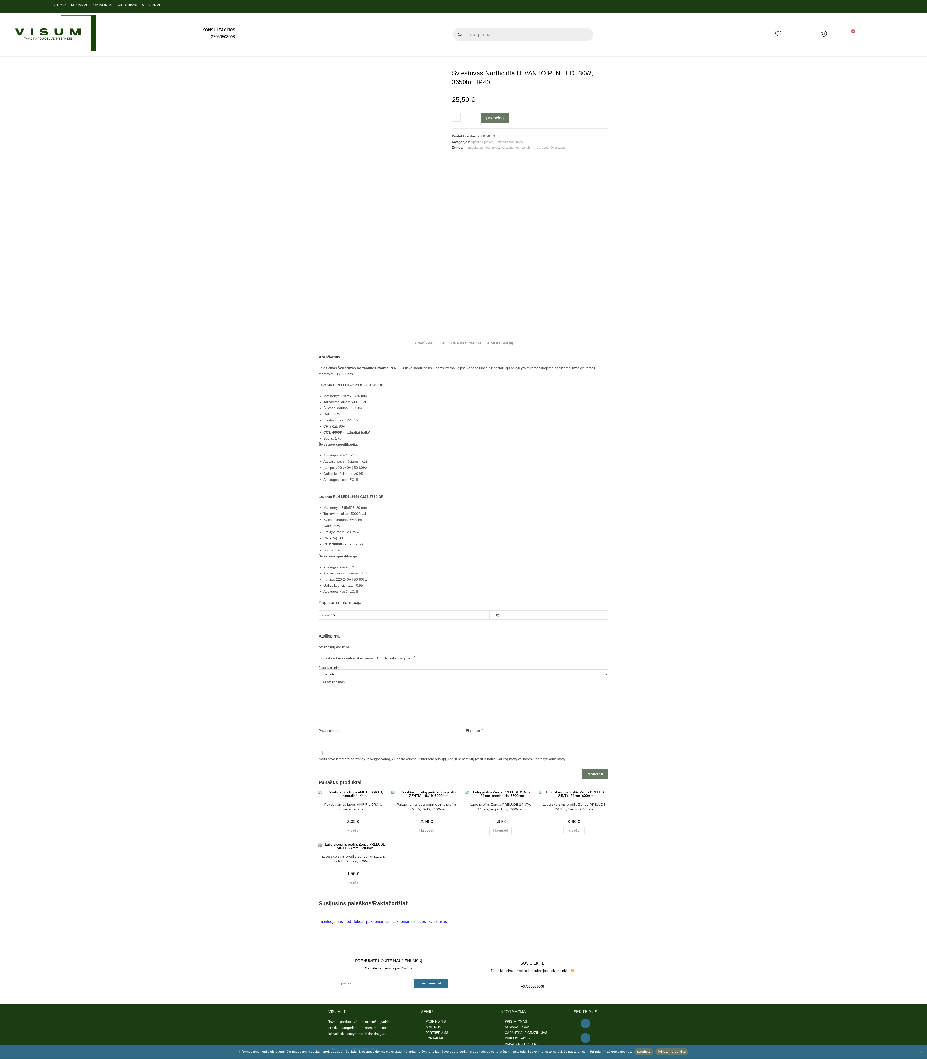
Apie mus (59, 5)
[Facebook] (585, 1023)
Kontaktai (79, 5)
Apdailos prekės (482, 142)
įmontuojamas (474, 147)
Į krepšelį (495, 118)
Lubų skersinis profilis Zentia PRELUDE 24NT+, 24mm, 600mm (574, 806)
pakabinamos (510, 147)
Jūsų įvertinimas (331, 667)
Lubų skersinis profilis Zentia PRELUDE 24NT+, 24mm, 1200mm (353, 859)
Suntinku (644, 1051)
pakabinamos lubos (534, 147)
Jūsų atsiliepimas (333, 681)
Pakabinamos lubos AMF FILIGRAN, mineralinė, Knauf (353, 806)
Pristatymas (102, 5)
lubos (495, 147)
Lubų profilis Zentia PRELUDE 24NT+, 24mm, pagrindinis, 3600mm (500, 806)
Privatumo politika (672, 1051)
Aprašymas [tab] (424, 343)
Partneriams (126, 5)
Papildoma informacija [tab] (460, 343)
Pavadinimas (330, 730)
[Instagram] (585, 1038)
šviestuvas (558, 147)
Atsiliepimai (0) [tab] (500, 343)
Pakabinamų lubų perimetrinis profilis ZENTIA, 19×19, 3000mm (427, 806)
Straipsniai (151, 5)
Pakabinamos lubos (509, 142)
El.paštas (474, 730)
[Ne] (921, 1051)
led (487, 147)
